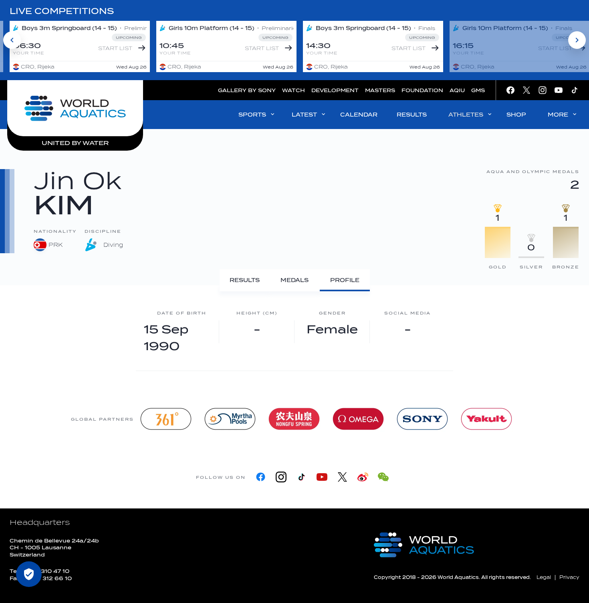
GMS (478, 90)
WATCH (293, 90)
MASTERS (380, 90)
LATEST (304, 115)
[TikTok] (301, 477)
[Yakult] (486, 419)
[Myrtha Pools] (230, 419)
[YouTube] (322, 477)
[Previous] (12, 40)
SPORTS (252, 115)
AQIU (457, 90)
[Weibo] (363, 477)
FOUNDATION (422, 90)
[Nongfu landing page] (294, 419)
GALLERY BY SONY (247, 90)
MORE (558, 115)
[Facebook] (260, 477)
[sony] (422, 419)
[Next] (577, 40)
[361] (166, 419)
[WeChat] (383, 477)
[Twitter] (342, 477)
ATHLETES (465, 115)
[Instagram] (281, 477)
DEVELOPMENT (335, 90)
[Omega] (358, 419)
